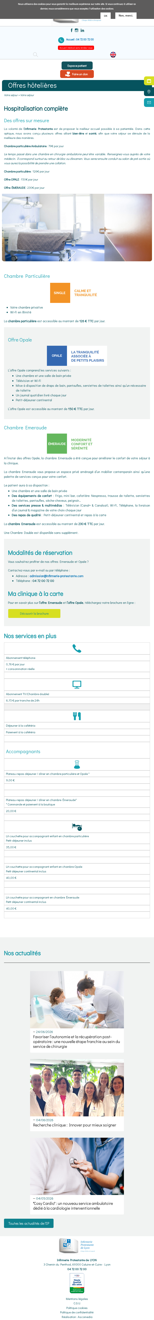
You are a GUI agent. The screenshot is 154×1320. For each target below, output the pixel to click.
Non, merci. (126, 15)
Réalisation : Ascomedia (77, 1317)
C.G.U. (77, 1303)
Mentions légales (77, 1299)
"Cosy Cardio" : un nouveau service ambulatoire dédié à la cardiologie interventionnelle (73, 1205)
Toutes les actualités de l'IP (28, 1223)
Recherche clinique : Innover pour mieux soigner (74, 1124)
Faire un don (80, 74)
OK (105, 15)
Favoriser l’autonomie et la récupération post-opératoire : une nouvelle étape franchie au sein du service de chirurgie (76, 1041)
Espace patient (77, 66)
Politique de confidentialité (76, 1312)
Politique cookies (77, 1308)
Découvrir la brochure (34, 613)
